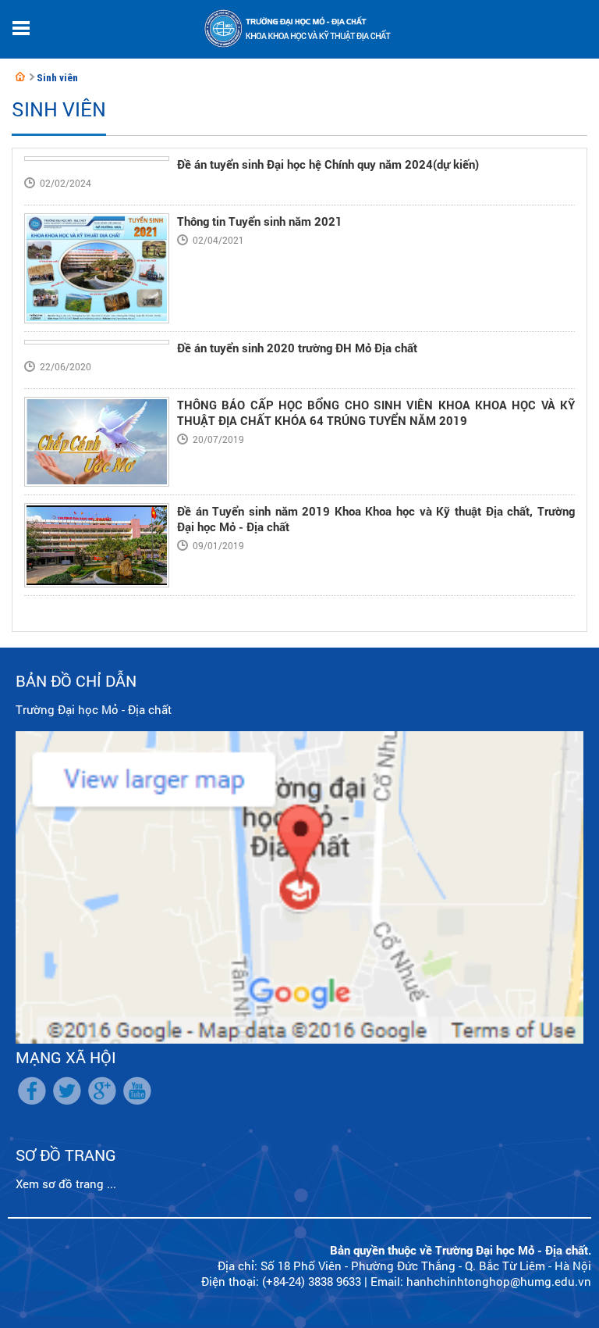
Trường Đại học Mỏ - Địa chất (94, 709)
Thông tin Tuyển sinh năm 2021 (259, 221)
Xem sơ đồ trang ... (66, 1183)
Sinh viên (57, 78)
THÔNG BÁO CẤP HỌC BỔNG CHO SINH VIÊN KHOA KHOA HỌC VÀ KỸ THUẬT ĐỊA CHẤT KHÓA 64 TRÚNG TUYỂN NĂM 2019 (376, 412)
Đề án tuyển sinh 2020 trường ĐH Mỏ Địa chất (297, 347)
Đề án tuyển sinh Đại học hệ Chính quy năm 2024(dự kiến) (328, 164)
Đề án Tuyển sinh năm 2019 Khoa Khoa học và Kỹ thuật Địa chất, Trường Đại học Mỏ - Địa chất (376, 518)
